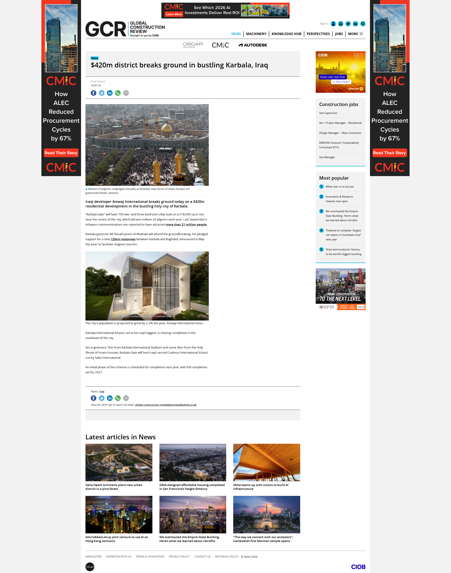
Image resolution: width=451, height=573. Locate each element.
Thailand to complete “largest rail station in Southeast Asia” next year (343, 235)
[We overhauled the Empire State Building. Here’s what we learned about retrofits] (192, 515)
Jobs (339, 34)
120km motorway (123, 239)
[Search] (363, 23)
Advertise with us (118, 556)
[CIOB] (296, 567)
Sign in (324, 24)
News (236, 34)
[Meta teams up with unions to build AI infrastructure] (266, 462)
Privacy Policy (179, 556)
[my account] (333, 23)
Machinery (256, 34)
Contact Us (202, 556)
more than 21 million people (186, 224)
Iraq (102, 391)
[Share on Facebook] (93, 93)
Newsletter (93, 556)
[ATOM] (155, 566)
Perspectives (318, 34)
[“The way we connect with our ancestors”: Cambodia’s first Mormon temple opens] (266, 515)
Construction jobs (338, 104)
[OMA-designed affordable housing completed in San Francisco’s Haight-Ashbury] (192, 462)
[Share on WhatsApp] (118, 93)
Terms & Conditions (150, 556)
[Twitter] (348, 23)
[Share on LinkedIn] (110, 93)
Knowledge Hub (286, 34)
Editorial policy (227, 556)
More (353, 34)
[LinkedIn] (355, 23)
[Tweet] (101, 93)
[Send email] (126, 93)
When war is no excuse (340, 186)
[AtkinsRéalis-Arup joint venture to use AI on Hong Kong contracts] (118, 515)
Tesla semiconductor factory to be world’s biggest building (343, 252)
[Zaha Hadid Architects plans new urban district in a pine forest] (118, 462)
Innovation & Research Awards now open (339, 199)
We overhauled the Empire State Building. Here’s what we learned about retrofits (342, 215)
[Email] (340, 23)
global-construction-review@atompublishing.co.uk (165, 404)
